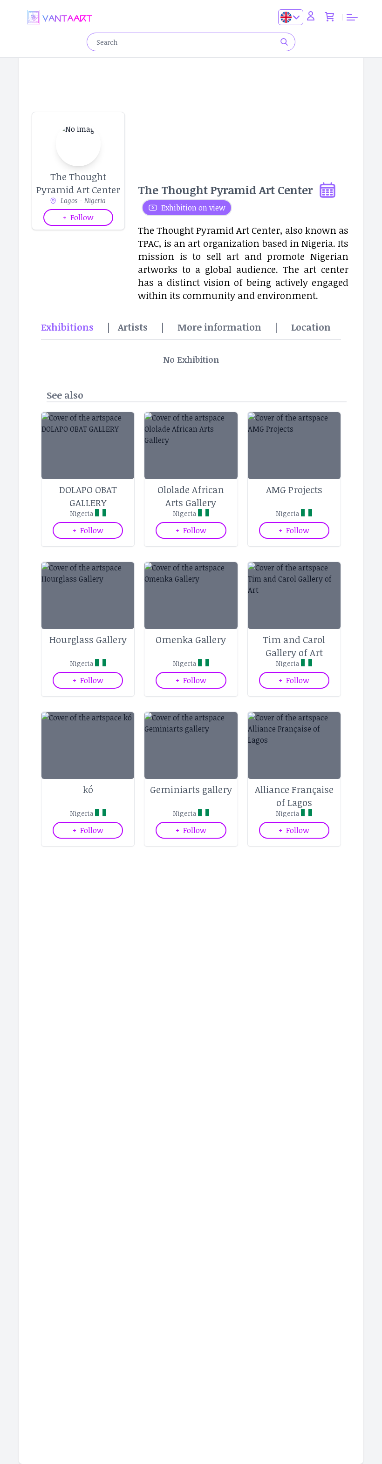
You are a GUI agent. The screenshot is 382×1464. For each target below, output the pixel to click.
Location (311, 326)
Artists (133, 326)
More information (219, 326)
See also (65, 394)
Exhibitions (67, 326)
